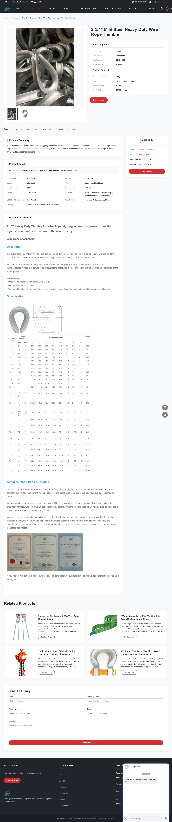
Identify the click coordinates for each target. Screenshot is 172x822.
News (152, 8)
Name (11, 697)
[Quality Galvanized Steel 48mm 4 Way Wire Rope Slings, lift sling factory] (20, 627)
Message (13, 721)
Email (89, 709)
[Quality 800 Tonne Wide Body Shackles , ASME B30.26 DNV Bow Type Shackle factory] (103, 662)
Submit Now (86, 743)
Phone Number (14, 709)
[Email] (165, 407)
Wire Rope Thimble (29, 18)
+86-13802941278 (146, 154)
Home (17, 8)
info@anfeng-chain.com (160, 2)
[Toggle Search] (162, 9)
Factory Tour (88, 8)
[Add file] (125, 818)
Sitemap (62, 799)
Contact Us (135, 8)
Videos (52, 8)
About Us (68, 8)
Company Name (93, 697)
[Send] (166, 818)
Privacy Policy (64, 805)
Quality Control (113, 8)
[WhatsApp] (165, 415)
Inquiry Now (147, 171)
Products (33, 8)
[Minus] (166, 766)
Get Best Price (46, 637)
